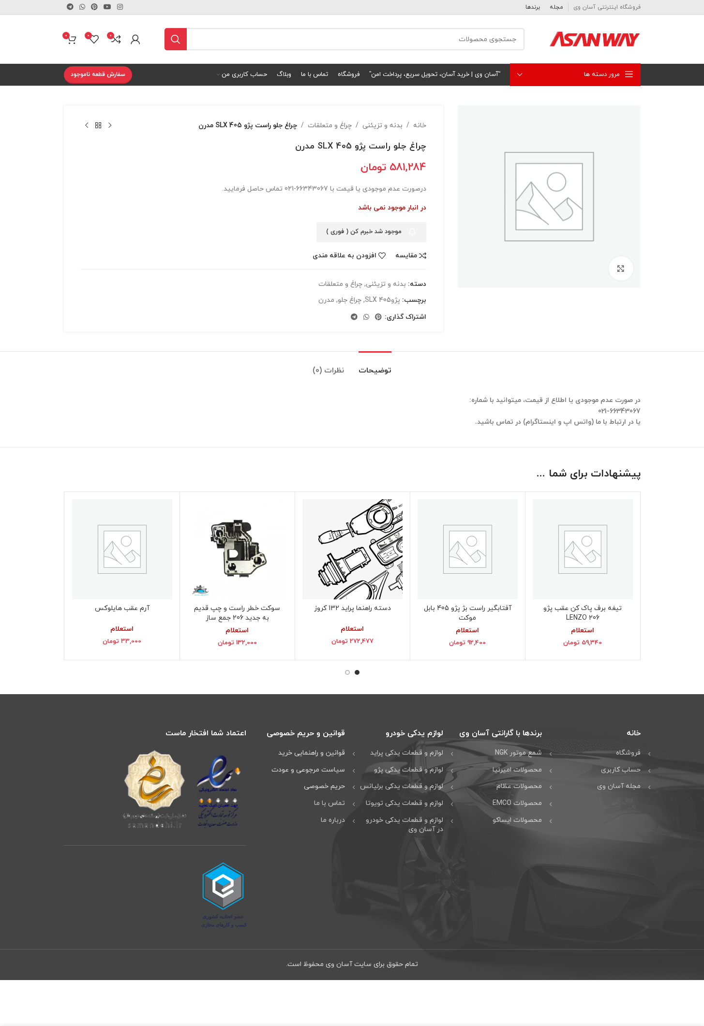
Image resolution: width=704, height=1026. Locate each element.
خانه (419, 125)
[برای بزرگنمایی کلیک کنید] (621, 268)
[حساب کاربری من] (135, 39)
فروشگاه (628, 753)
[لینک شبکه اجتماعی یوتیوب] (107, 7)
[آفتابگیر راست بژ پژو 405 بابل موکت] (468, 549)
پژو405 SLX (382, 300)
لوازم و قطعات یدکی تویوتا (404, 803)
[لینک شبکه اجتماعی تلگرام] (70, 7)
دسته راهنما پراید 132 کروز (352, 608)
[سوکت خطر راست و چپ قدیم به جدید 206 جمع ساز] (237, 549)
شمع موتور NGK (518, 753)
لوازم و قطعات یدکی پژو (408, 769)
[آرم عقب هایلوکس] (122, 549)
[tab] (375, 366)
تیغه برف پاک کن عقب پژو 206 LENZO (582, 613)
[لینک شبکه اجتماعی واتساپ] (82, 7)
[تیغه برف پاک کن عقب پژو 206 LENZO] (583, 549)
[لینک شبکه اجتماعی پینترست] (94, 7)
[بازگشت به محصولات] (98, 126)
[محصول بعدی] (86, 126)
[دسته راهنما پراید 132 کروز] (352, 549)
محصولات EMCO (517, 803)
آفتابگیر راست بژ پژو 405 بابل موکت (467, 613)
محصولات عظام (519, 786)
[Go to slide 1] (357, 672)
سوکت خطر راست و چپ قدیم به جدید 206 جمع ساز (237, 613)
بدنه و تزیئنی (382, 125)
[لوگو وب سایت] (595, 38)
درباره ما (333, 820)
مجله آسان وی (619, 786)
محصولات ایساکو (517, 820)
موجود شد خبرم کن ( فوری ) (364, 231)
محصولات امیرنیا (517, 769)
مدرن (326, 300)
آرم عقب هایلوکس (122, 608)
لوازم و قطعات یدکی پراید (406, 753)
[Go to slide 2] (347, 672)
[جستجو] (176, 39)
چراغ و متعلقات (330, 125)
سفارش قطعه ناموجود (98, 74)
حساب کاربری (621, 769)
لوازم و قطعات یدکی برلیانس (401, 786)
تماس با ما (329, 803)
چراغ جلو (349, 300)
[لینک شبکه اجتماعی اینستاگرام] (120, 7)
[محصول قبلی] (110, 126)
